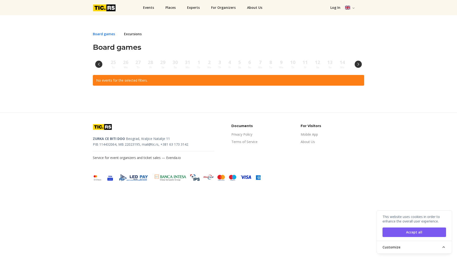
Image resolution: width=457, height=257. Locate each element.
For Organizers (223, 7)
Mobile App (309, 134)
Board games (104, 34)
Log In (335, 7)
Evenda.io (173, 157)
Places (170, 7)
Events (148, 7)
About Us (254, 7)
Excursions (133, 34)
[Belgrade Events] (105, 7)
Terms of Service (244, 141)
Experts (193, 7)
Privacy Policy (241, 134)
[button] (350, 7)
